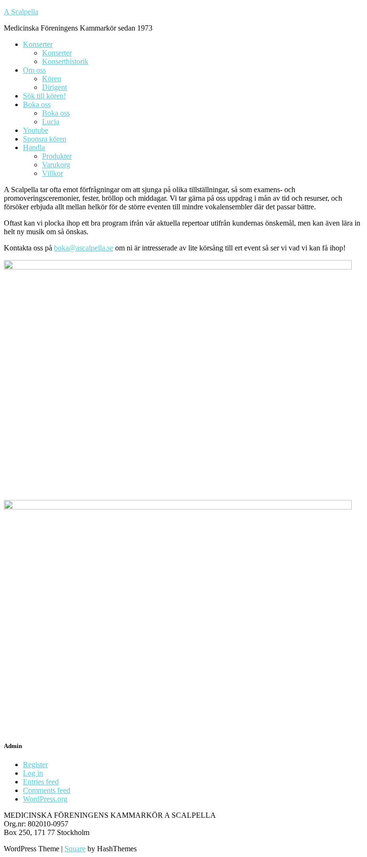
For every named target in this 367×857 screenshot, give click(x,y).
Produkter (57, 156)
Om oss (34, 70)
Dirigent (54, 87)
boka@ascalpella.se (83, 248)
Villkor (52, 173)
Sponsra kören (44, 139)
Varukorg (56, 165)
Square (75, 849)
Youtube (35, 130)
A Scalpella (21, 12)
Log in (33, 773)
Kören (51, 79)
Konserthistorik (65, 61)
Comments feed (46, 790)
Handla (34, 147)
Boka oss (37, 104)
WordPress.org (45, 799)
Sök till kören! (44, 96)
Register (35, 764)
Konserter (38, 44)
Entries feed (41, 782)
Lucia (50, 122)
